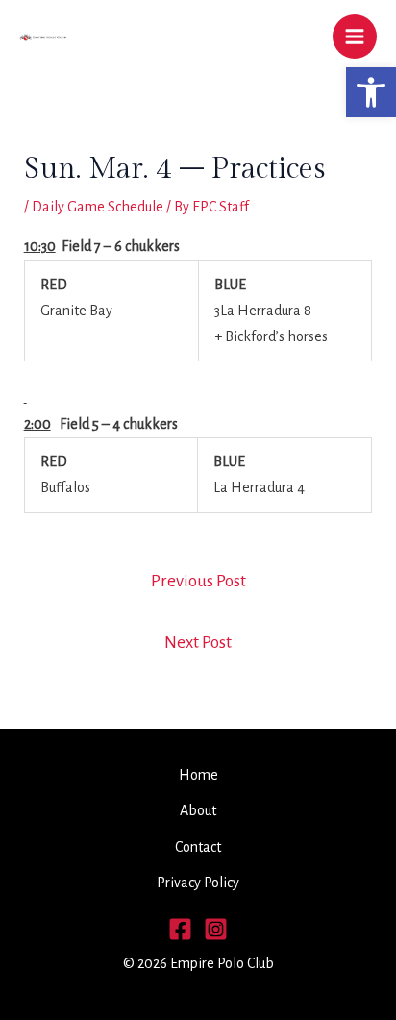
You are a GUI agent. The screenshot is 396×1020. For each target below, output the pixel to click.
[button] (371, 92)
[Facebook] (180, 929)
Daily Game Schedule (97, 206)
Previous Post (198, 581)
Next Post (198, 643)
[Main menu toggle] (355, 36)
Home (198, 775)
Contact (198, 847)
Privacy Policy (198, 882)
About (198, 810)
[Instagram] (216, 929)
